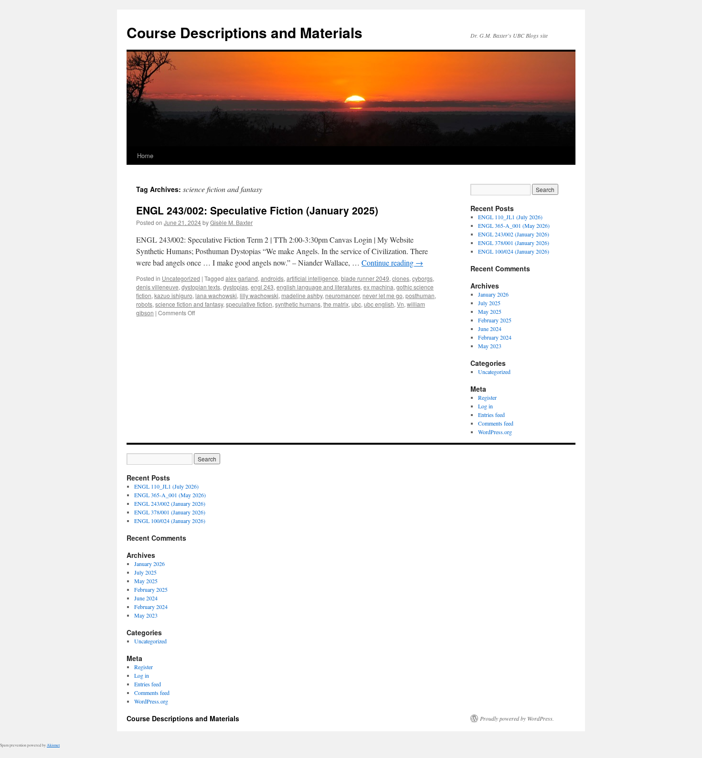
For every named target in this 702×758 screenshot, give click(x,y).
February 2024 (494, 337)
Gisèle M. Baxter (231, 222)
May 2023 (489, 346)
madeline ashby (301, 295)
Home (145, 155)
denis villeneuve (157, 287)
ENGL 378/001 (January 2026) (513, 242)
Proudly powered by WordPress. (517, 718)
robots (144, 304)
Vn (400, 304)
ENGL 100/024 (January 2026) (513, 251)
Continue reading (392, 262)
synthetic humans (297, 304)
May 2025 (489, 311)
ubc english (379, 304)
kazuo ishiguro (173, 295)
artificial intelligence (312, 278)
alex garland (241, 278)
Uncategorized (181, 278)
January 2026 (493, 294)
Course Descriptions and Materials (244, 32)
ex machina (378, 287)
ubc (356, 304)
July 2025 (489, 303)
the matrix (336, 304)
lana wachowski (216, 295)
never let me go (382, 295)
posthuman (420, 295)
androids (272, 278)
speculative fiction (249, 304)
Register (487, 397)
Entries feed (491, 414)
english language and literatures (319, 287)
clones (400, 278)
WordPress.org (495, 432)
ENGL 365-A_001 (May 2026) (514, 225)
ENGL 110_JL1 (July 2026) (510, 217)
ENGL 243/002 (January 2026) (513, 234)
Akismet (53, 745)
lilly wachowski (259, 295)
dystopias (235, 287)
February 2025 (494, 320)
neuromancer (342, 295)
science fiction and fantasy (189, 304)
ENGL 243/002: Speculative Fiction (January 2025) (257, 210)
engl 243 (262, 287)
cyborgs (422, 278)
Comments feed (495, 423)
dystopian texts (200, 287)
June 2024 (489, 328)
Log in (485, 406)
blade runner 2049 (365, 278)
